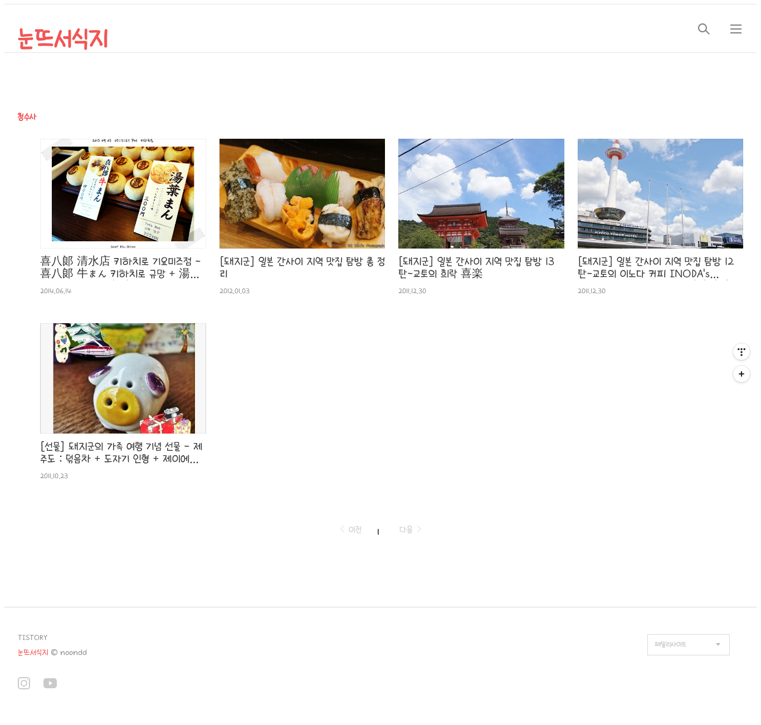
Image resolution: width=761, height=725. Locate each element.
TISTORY (32, 638)
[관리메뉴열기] (741, 351)
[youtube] (50, 684)
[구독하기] (741, 374)
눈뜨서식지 (63, 39)
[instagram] (24, 684)
